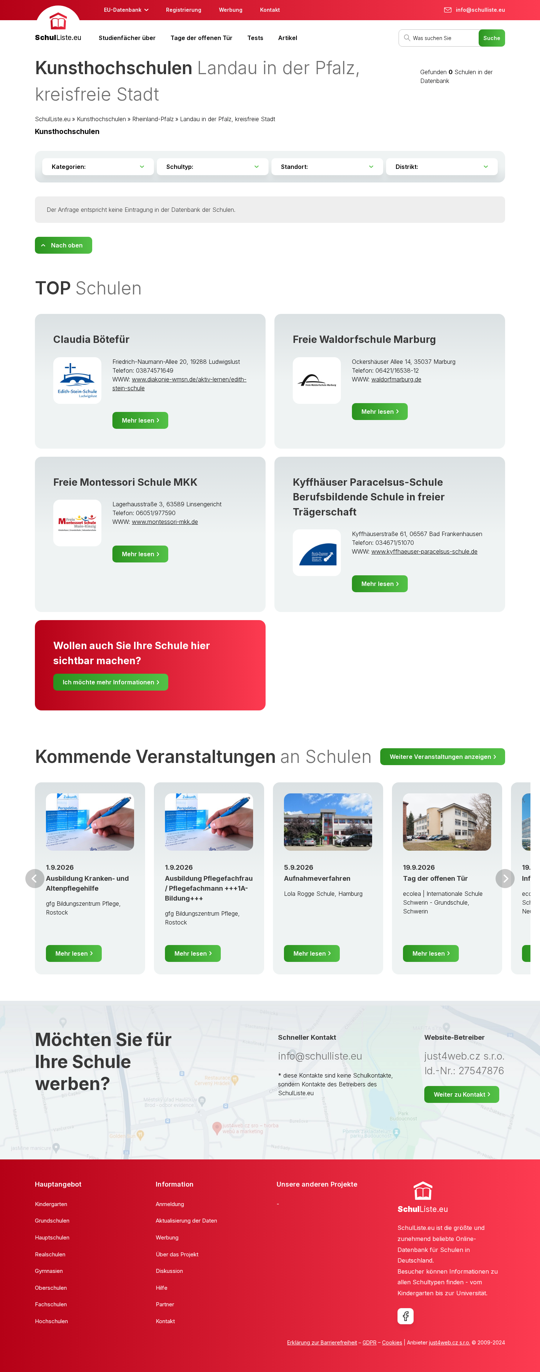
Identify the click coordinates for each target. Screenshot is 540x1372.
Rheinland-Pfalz (153, 119)
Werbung (230, 10)
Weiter (505, 878)
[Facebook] (405, 1316)
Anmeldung (170, 1204)
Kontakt (270, 10)
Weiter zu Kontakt (459, 1094)
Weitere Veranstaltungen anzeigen (440, 756)
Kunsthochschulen (101, 119)
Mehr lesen (138, 420)
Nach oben (67, 245)
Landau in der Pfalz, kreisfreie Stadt (227, 119)
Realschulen (50, 1254)
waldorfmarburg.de (396, 379)
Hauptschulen (52, 1237)
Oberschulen (51, 1287)
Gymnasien (49, 1270)
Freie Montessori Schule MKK (125, 482)
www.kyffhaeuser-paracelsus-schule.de (424, 551)
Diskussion (169, 1270)
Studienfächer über (127, 37)
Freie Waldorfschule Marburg (364, 339)
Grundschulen (52, 1220)
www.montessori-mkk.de (165, 521)
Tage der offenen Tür (201, 37)
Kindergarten (51, 1204)
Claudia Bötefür (91, 339)
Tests (255, 37)
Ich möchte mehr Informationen (108, 682)
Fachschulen (51, 1304)
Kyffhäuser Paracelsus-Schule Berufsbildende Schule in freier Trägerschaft (369, 497)
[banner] (58, 24)
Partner (165, 1304)
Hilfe (162, 1287)
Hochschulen (51, 1321)
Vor (34, 878)
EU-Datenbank (122, 10)
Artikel (287, 37)
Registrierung (183, 10)
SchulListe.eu (53, 119)
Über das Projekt (177, 1254)
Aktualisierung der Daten (186, 1220)
